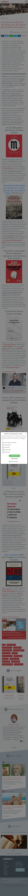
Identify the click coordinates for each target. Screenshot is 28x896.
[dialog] (14, 448)
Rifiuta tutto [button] (14, 458)
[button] (14, 461)
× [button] (25, 433)
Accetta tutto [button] (14, 455)
